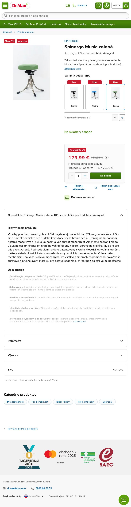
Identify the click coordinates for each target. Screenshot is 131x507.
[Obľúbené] (98, 5)
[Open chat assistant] (123, 499)
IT (84, 496)
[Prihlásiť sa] (106, 5)
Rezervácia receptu (103, 24)
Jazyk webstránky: (12, 496)
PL (76, 496)
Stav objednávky (75, 24)
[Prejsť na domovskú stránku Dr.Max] (20, 5)
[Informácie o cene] (106, 157)
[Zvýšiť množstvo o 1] (85, 176)
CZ (71, 496)
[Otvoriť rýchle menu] (5, 5)
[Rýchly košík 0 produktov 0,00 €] (126, 5)
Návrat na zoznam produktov (23, 428)
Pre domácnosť (15, 401)
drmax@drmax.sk (16, 488)
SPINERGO (71, 41)
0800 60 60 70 (44, 488)
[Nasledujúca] (122, 117)
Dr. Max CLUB (12, 24)
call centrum (79, 321)
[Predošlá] (115, 117)
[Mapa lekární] (68, 5)
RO (80, 496)
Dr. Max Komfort (36, 24)
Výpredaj (107, 401)
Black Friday (63, 401)
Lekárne (55, 24)
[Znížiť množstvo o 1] (71, 176)
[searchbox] (65, 15)
